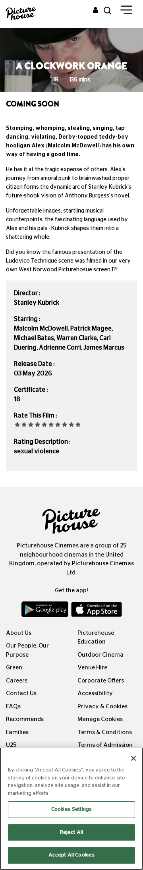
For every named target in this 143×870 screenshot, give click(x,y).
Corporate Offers (100, 681)
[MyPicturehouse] (95, 10)
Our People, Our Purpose (27, 650)
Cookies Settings (71, 809)
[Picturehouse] (18, 13)
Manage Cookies (100, 719)
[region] (71, 808)
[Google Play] (45, 611)
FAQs (13, 707)
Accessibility (95, 693)
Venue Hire (92, 668)
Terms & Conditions (104, 732)
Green (14, 668)
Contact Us (21, 693)
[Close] (133, 758)
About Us (18, 633)
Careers (16, 681)
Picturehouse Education (95, 637)
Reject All (71, 832)
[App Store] (96, 611)
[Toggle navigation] (126, 11)
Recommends (25, 719)
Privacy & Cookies (102, 707)
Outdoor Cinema (100, 655)
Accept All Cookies (71, 855)
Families (17, 732)
